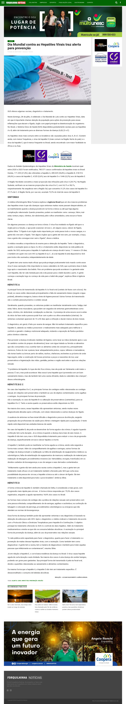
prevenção (33, 580)
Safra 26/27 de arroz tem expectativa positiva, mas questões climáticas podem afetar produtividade (74, 607)
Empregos (43, 2)
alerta (14, 580)
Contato (90, 2)
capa (19, 580)
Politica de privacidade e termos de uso (105, 701)
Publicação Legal (65, 2)
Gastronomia (79, 2)
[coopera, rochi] (63, 665)
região (40, 580)
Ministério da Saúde (62, 166)
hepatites (25, 580)
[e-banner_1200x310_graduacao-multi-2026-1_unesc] (63, 36)
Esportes (53, 2)
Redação (58, 577)
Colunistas (33, 2)
